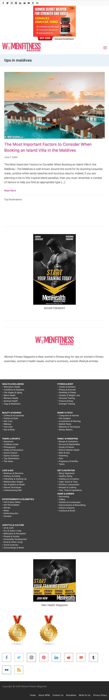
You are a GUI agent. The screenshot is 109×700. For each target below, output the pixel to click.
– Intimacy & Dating (11, 476)
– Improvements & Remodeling (71, 505)
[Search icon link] (105, 3)
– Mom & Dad (63, 453)
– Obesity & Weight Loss (68, 395)
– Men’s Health (8, 395)
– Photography (9, 447)
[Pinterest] (16, 3)
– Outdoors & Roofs (66, 510)
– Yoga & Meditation (11, 404)
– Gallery (61, 499)
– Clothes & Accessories (13, 415)
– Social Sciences (10, 545)
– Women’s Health (10, 398)
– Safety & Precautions (12, 450)
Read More (10, 190)
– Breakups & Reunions (12, 473)
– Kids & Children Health (68, 450)
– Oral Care (7, 427)
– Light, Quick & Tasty (67, 481)
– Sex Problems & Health (13, 484)
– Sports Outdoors (10, 455)
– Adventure (7, 441)
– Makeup (6, 424)
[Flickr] (37, 3)
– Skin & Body (8, 429)
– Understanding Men (12, 490)
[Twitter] (7, 3)
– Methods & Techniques (68, 427)
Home (33, 695)
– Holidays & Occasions (68, 479)
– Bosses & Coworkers (67, 441)
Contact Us (58, 695)
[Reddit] (24, 3)
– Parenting (62, 455)
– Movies (6, 507)
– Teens (60, 464)
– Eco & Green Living (11, 530)
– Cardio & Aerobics (66, 387)
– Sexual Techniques (11, 487)
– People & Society (10, 536)
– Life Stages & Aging (12, 392)
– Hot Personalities (10, 505)
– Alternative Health (11, 387)
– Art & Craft (7, 528)
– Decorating (63, 496)
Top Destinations (13, 199)
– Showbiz (7, 516)
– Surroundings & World (13, 547)
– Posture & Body (65, 401)
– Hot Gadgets (64, 418)
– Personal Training (66, 398)
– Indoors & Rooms (66, 508)
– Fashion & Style (10, 418)
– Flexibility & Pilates (66, 392)
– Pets (60, 458)
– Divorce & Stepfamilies (68, 444)
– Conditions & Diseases (13, 389)
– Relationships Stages (12, 481)
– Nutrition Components (68, 484)
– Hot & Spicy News (11, 502)
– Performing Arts (10, 513)
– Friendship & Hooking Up (14, 479)
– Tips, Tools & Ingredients (69, 490)
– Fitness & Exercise (66, 389)
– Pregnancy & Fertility (67, 461)
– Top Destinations (10, 458)
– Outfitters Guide (10, 444)
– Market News (64, 424)
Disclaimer (71, 695)
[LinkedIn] (20, 3)
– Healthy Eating (64, 476)
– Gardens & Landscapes (68, 502)
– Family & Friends (65, 447)
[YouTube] (29, 3)
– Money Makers (65, 429)
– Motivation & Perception (14, 533)
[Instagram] (12, 3)
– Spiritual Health (10, 401)
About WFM (44, 695)
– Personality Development (14, 539)
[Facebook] (3, 3)
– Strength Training (66, 404)
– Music (5, 510)
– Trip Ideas (7, 461)
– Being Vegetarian (66, 473)
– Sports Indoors (9, 453)
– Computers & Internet (68, 415)
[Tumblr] (33, 3)
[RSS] (19, 669)
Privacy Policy (100, 695)
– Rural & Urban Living (12, 542)
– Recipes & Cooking (66, 487)
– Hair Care (7, 421)
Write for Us (84, 695)
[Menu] (105, 48)
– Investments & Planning (69, 421)
